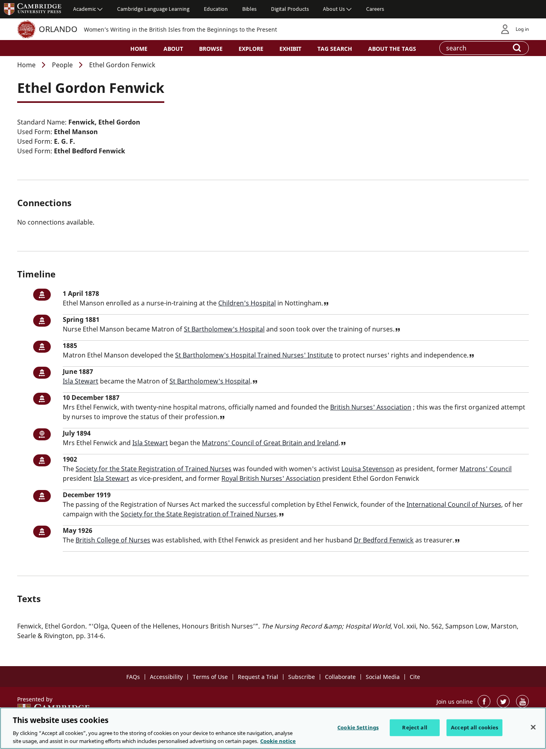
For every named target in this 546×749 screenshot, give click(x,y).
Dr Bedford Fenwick (384, 540)
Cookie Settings (358, 727)
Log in (522, 29)
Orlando (58, 29)
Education (216, 8)
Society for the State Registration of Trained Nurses (153, 468)
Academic (84, 8)
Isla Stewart (80, 381)
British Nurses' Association (370, 407)
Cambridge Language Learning (153, 8)
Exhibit (290, 48)
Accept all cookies (474, 727)
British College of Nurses (113, 540)
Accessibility (166, 677)
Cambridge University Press (33, 9)
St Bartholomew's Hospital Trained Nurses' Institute (254, 355)
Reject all (414, 727)
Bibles (249, 8)
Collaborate (340, 677)
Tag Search (334, 48)
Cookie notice (278, 740)
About (173, 48)
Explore (251, 48)
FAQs (133, 677)
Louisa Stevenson (367, 468)
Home (138, 48)
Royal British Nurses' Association (271, 478)
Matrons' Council (486, 468)
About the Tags (392, 48)
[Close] (533, 727)
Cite (415, 677)
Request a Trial (258, 677)
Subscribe (301, 677)
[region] (273, 728)
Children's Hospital (247, 303)
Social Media (383, 677)
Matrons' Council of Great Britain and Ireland (270, 442)
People (62, 64)
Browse (211, 48)
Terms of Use (210, 677)
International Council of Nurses (454, 504)
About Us (334, 8)
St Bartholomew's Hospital (224, 329)
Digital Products (290, 8)
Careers (375, 8)
